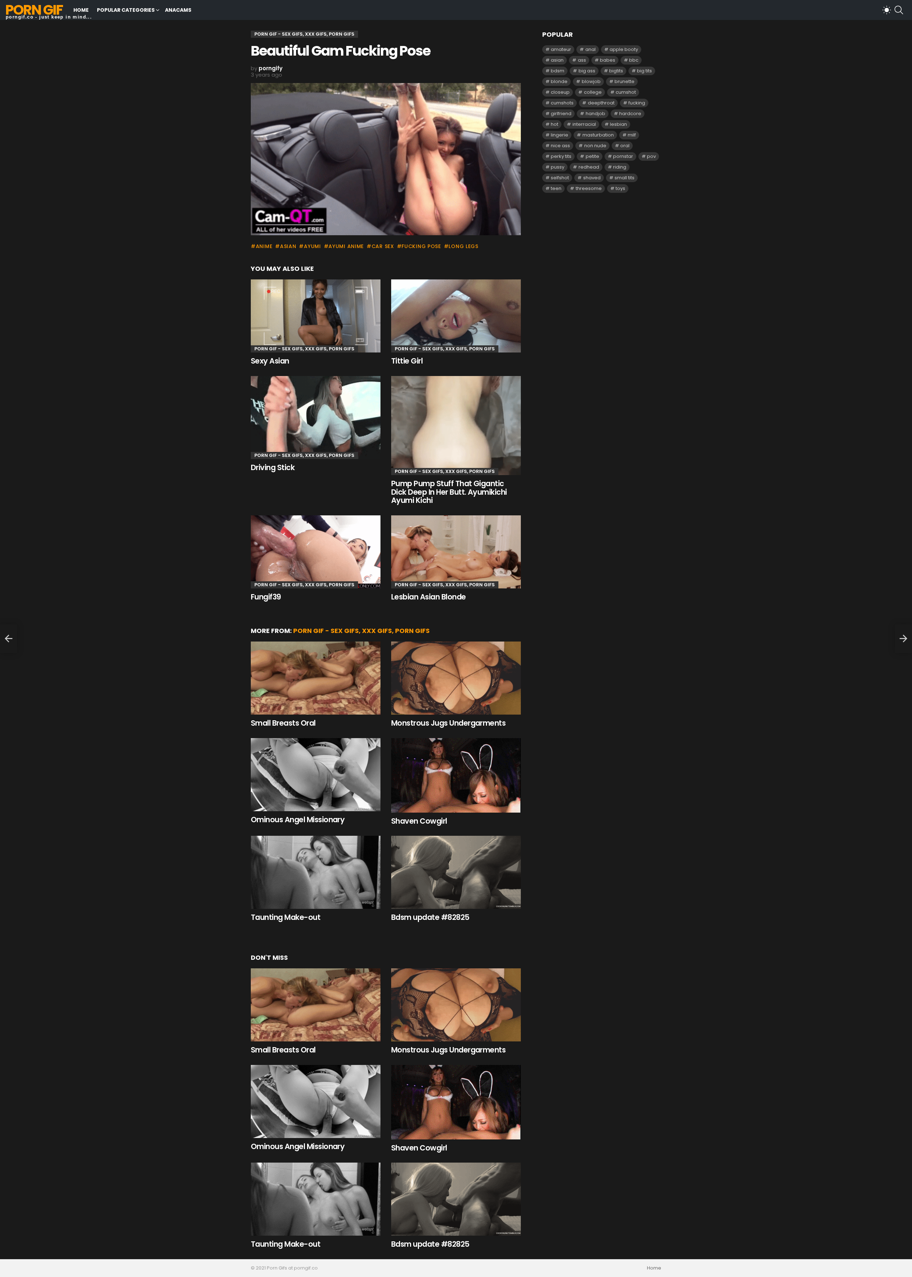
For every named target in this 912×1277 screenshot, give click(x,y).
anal (590, 49)
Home (81, 10)
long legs (463, 246)
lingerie (559, 135)
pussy (557, 167)
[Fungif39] (315, 551)
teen (556, 188)
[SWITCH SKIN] (886, 10)
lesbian (618, 124)
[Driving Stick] (315, 417)
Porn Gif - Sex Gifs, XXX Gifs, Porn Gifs (304, 348)
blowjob (591, 81)
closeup (560, 92)
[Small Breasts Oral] (315, 678)
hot (554, 124)
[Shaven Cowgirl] (456, 775)
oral (624, 145)
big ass (587, 70)
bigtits (616, 70)
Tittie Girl (407, 361)
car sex (383, 246)
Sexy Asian (270, 361)
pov (651, 156)
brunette (624, 81)
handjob (595, 113)
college (593, 92)
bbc (633, 60)
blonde (559, 81)
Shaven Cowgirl (419, 821)
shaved (592, 177)
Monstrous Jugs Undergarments (448, 723)
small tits (624, 177)
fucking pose (421, 246)
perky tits (561, 156)
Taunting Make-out (285, 917)
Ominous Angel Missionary (297, 819)
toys (620, 188)
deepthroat (601, 102)
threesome (589, 188)
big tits (644, 70)
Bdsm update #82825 (430, 917)
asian (288, 246)
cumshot (626, 92)
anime (264, 246)
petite (592, 156)
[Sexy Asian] (315, 315)
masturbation (598, 135)
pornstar (623, 156)
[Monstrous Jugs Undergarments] (456, 678)
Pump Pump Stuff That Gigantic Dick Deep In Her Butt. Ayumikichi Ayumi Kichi (449, 491)
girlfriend (561, 113)
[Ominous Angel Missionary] (315, 774)
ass (582, 60)
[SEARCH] (899, 10)
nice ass (560, 145)
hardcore (630, 113)
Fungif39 (266, 597)
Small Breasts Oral (283, 723)
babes (607, 60)
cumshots (562, 102)
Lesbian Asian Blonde (428, 597)
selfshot (560, 177)
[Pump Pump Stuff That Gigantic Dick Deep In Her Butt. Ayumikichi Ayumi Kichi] (456, 425)
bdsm (557, 70)
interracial (584, 124)
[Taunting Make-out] (315, 872)
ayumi (312, 246)
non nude (595, 145)
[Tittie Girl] (456, 315)
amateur (561, 49)
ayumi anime (346, 246)
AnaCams (178, 10)
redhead (589, 167)
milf (632, 135)
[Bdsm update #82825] (456, 872)
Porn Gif (34, 10)
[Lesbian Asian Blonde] (456, 551)
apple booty (624, 49)
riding (619, 167)
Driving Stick (273, 467)
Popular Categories (126, 10)
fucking (636, 102)
